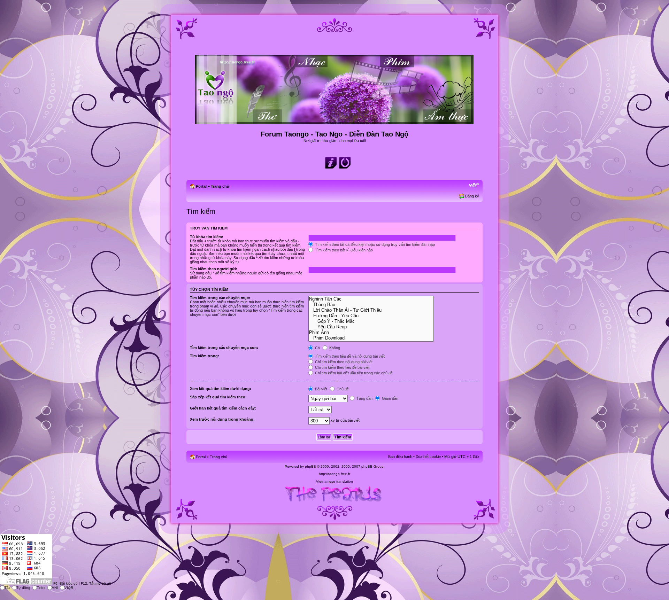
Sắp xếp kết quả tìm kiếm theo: (218, 397)
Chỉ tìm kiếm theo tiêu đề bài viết (341, 367)
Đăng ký (472, 196)
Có (317, 348)
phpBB (310, 466)
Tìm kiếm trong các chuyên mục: (220, 298)
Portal (201, 186)
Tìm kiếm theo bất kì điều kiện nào (343, 250)
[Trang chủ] (334, 121)
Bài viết (320, 389)
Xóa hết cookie (428, 456)
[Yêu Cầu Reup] (371, 327)
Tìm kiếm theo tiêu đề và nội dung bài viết (349, 356)
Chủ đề (342, 389)
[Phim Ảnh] (371, 332)
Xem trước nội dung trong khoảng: (222, 419)
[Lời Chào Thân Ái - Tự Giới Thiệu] (371, 310)
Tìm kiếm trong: (204, 356)
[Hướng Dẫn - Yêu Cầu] (371, 316)
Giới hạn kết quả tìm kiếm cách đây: (223, 408)
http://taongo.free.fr (334, 474)
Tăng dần (363, 398)
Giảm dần (389, 398)
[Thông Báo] (371, 304)
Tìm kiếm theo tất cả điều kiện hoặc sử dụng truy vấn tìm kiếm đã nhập (374, 244)
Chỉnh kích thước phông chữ (474, 185)
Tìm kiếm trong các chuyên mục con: (224, 347)
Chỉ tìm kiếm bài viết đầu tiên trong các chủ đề (353, 373)
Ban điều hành (400, 456)
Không (334, 348)
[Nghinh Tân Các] (371, 299)
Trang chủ (220, 186)
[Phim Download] (371, 338)
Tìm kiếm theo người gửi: (213, 269)
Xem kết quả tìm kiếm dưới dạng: (220, 389)
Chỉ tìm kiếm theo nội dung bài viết (343, 362)
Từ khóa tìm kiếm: (206, 237)
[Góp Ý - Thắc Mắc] (371, 321)
